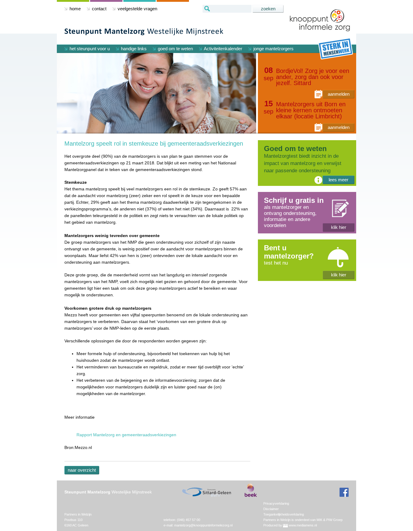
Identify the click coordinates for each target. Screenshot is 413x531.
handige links (133, 48)
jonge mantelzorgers (273, 48)
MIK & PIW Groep (330, 520)
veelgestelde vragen (136, 8)
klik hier (338, 227)
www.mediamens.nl (303, 525)
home (74, 8)
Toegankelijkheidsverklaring (283, 514)
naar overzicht (82, 470)
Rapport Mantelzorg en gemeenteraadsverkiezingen (126, 434)
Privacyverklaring (276, 503)
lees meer (338, 179)
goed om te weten (175, 48)
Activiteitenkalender (222, 48)
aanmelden (339, 94)
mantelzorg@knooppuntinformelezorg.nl (203, 525)
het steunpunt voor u (89, 48)
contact (98, 8)
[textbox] (227, 9)
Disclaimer (271, 509)
